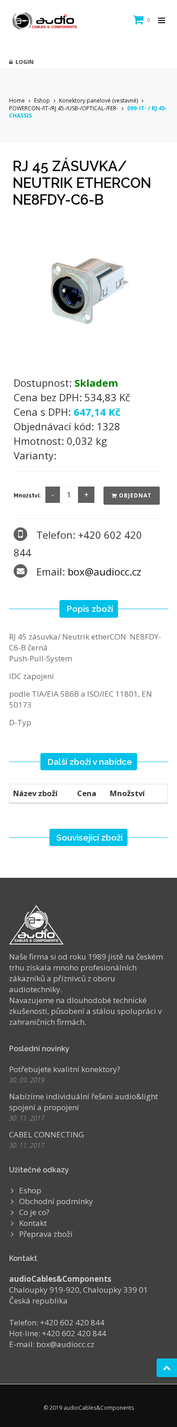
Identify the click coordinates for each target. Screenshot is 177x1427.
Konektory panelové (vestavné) (98, 100)
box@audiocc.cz (104, 571)
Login (23, 62)
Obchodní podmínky (56, 1201)
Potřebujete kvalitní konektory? (64, 1069)
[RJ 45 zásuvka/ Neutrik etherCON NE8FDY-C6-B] (88, 289)
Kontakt (33, 1223)
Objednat (134, 495)
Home (17, 100)
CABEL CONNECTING (46, 1134)
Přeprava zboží (46, 1234)
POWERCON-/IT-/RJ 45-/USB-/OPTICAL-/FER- (64, 108)
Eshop (42, 100)
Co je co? (34, 1212)
